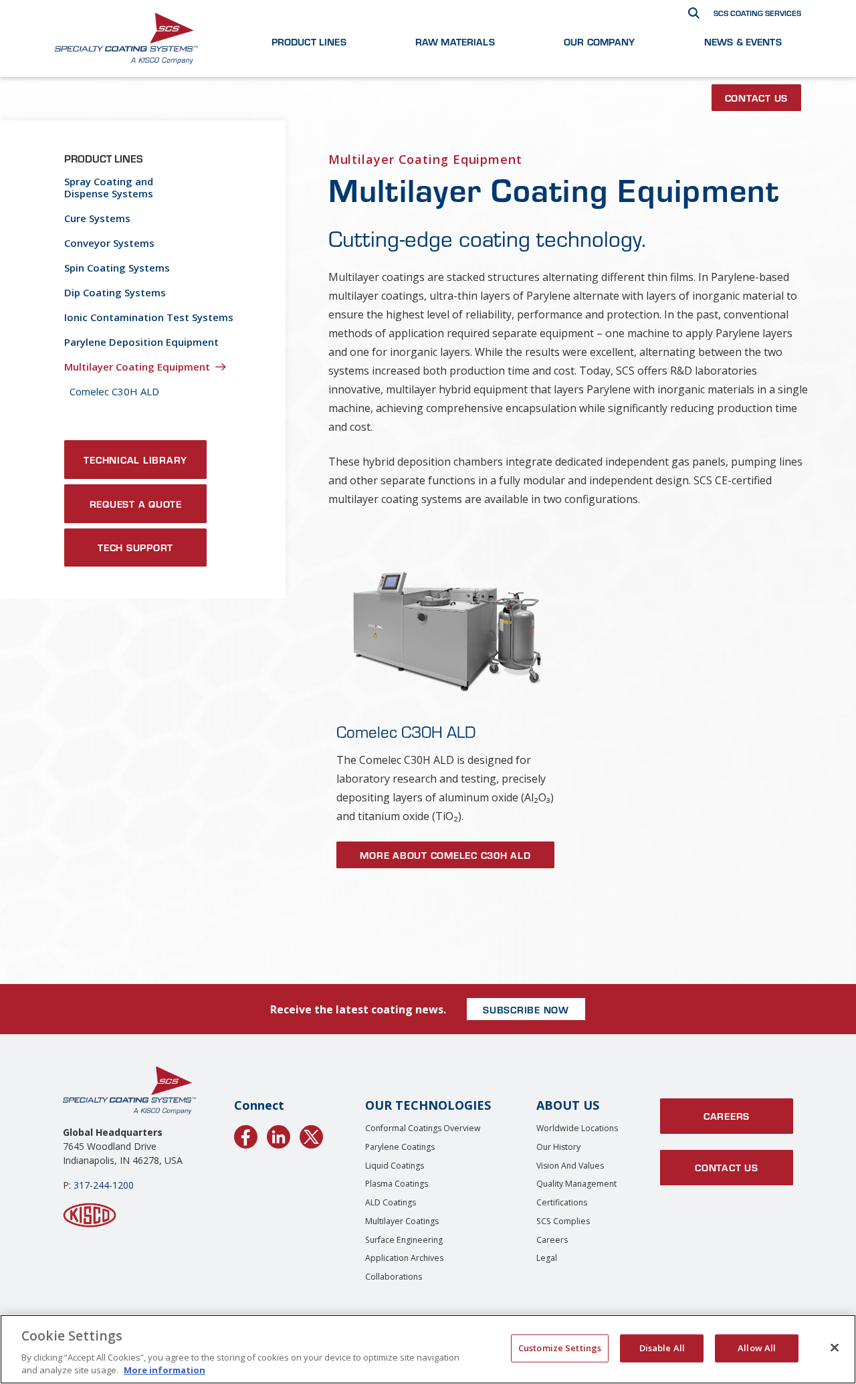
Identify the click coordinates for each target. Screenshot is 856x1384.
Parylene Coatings (400, 1147)
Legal (546, 1258)
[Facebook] (245, 1134)
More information (164, 1370)
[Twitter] (311, 1134)
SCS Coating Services (757, 12)
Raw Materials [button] (455, 41)
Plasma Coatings (396, 1183)
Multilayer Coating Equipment (137, 366)
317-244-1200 (104, 1185)
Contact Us (756, 97)
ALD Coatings (390, 1202)
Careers (552, 1240)
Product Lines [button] (309, 41)
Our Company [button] (599, 41)
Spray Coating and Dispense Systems (108, 187)
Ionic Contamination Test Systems (148, 317)
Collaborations (393, 1276)
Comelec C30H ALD (114, 391)
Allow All (757, 1348)
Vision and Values (570, 1165)
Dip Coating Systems (115, 292)
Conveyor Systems (109, 243)
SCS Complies (563, 1221)
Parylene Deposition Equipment (141, 342)
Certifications (561, 1202)
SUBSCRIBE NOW (526, 1009)
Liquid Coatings (394, 1165)
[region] (428, 1349)
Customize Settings (559, 1348)
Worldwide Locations (577, 1128)
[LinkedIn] (278, 1134)
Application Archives (404, 1258)
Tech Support (135, 547)
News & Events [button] (743, 41)
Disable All (662, 1348)
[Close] (834, 1348)
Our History (558, 1147)
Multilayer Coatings (402, 1221)
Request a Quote (136, 503)
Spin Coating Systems (117, 267)
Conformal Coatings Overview (423, 1128)
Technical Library (135, 459)
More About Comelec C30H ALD (445, 855)
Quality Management (576, 1183)
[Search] (694, 13)
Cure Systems (97, 218)
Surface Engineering (404, 1240)
